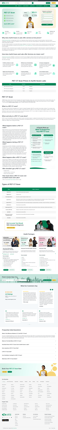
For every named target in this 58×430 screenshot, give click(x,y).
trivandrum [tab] (47, 381)
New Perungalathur (40, 391)
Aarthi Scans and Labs (6, 40)
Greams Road (40, 386)
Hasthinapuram (4, 388)
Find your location (47, 280)
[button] (2, 253)
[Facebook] (3, 417)
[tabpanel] (29, 391)
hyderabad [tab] (16, 381)
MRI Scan (22, 45)
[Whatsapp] (9, 417)
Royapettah (12, 395)
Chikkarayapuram (22, 386)
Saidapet (21, 395)
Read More (7, 319)
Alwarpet (12, 384)
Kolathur (48, 388)
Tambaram (30, 395)
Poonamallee (31, 393)
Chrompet (30, 386)
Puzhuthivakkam (49, 393)
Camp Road (12, 386)
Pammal (12, 393)
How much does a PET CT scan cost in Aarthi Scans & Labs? (15, 344)
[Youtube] (11, 417)
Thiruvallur (48, 395)
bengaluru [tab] (21, 381)
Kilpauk (39, 388)
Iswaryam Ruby (24, 248)
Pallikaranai (3, 393)
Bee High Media (14, 428)
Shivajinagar (31, 88)
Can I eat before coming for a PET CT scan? (12, 355)
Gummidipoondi (49, 386)
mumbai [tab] (26, 381)
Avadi (47, 384)
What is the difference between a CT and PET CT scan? (14, 333)
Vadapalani (30, 86)
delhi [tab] (30, 381)
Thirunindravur (40, 395)
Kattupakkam (31, 388)
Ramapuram (3, 395)
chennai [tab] (4, 381)
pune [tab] (37, 381)
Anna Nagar (39, 384)
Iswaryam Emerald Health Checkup (10, 248)
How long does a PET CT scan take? (10, 348)
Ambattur (30, 384)
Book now (36, 0)
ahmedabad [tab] (42, 381)
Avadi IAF (3, 386)
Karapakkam (21, 388)
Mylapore (3, 391)
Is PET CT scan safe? (7, 351)
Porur (38, 393)
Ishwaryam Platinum (43, 248)
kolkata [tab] (34, 381)
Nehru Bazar (30, 391)
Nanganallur (12, 391)
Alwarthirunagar (22, 384)
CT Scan (25, 45)
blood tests (30, 45)
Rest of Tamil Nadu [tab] (10, 381)
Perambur (21, 393)
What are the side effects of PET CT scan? (11, 341)
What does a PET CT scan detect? (9, 358)
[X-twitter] (5, 417)
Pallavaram (48, 391)
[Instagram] (7, 417)
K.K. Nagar (12, 388)
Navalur (21, 391)
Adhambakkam (4, 384)
